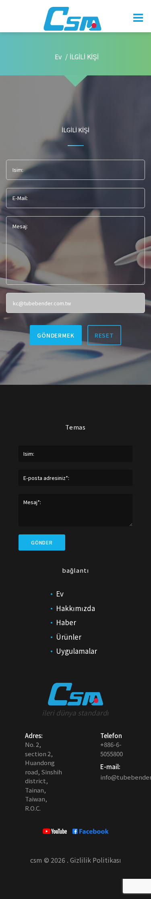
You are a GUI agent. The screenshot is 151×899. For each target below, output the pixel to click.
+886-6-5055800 (111, 749)
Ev (58, 56)
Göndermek (55, 335)
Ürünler (68, 637)
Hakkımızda (75, 608)
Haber (66, 622)
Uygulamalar (76, 651)
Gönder (41, 542)
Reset (104, 335)
